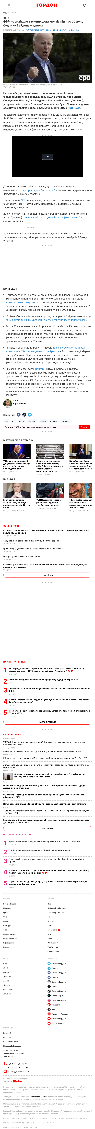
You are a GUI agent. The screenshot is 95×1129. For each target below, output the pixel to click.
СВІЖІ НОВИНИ (12, 734)
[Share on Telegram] (30, 415)
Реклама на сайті (10, 1042)
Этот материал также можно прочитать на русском (53, 30)
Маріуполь (8, 989)
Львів (5, 968)
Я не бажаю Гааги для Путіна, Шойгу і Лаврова (31, 540)
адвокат (43, 421)
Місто (5, 958)
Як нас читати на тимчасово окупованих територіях (13, 1053)
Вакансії (7, 1033)
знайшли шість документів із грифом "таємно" (52, 217)
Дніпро (6, 985)
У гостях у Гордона (56, 912)
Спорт (6, 921)
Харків (6, 981)
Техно (6, 930)
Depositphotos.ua (38, 1097)
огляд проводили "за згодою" (37, 190)
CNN (23, 200)
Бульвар (9, 479)
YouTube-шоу (53, 947)
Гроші (5, 912)
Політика (7, 908)
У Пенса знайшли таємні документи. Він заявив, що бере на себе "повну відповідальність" (16, 465)
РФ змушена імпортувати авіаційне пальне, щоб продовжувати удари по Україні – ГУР (45, 758)
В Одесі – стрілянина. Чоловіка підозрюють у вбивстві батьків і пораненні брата (42, 751)
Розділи (51, 899)
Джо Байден (65, 421)
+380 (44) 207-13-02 (18, 1067)
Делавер (53, 421)
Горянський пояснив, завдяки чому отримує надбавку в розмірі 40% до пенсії (17, 504)
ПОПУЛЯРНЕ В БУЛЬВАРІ (17, 834)
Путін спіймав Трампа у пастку (22, 556)
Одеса (6, 972)
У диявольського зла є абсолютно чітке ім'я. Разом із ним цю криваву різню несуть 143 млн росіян (49, 775)
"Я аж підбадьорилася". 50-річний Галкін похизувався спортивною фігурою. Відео (82, 504)
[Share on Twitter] (24, 415)
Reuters (40, 368)
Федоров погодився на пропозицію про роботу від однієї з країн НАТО (44, 679)
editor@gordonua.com (18, 1071)
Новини (6, 899)
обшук (21, 421)
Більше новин (47, 828)
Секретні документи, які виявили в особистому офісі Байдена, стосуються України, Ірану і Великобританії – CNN (49, 466)
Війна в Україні (9, 904)
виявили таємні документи (22, 302)
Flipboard (56, 1005)
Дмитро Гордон (59, 964)
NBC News (74, 107)
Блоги (50, 917)
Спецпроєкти (53, 951)
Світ (14, 13)
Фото (50, 934)
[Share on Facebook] (19, 415)
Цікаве (6, 947)
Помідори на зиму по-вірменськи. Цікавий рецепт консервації (39, 850)
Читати (84, 427)
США (6, 421)
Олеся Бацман (58, 996)
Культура (7, 925)
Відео (50, 938)
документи (32, 421)
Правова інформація (12, 1046)
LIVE (49, 925)
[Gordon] (46, 5)
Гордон (6, 13)
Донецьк (7, 976)
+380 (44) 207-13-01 (17, 1064)
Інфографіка (8, 943)
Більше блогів (47, 575)
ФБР (13, 421)
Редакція (7, 1037)
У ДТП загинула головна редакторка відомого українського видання (48, 502)
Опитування (53, 943)
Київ (5, 963)
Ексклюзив (52, 930)
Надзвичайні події (11, 938)
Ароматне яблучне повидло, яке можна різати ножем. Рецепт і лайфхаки (45, 841)
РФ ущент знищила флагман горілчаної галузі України (33, 548)
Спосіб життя (9, 934)
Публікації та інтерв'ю (57, 908)
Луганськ (7, 994)
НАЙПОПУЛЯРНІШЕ (14, 662)
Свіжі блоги (11, 526)
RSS (53, 1009)
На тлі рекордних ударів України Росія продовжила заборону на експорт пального (44, 804)
